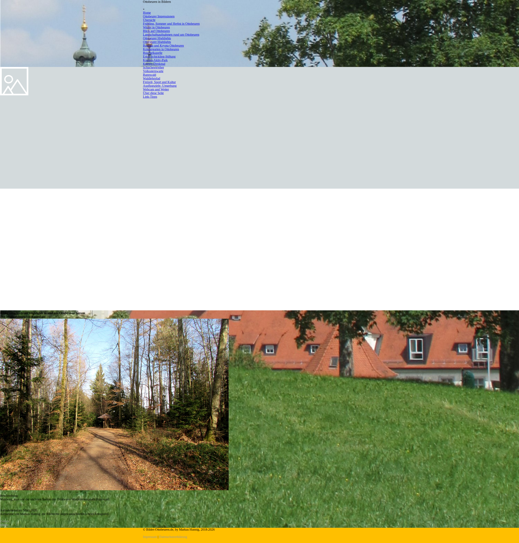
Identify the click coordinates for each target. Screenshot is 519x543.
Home (147, 12)
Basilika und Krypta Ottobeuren (163, 45)
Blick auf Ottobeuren (156, 31)
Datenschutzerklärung (173, 537)
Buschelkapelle (152, 53)
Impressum (150, 537)
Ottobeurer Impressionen (159, 16)
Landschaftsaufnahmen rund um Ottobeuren (171, 34)
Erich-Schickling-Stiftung (159, 56)
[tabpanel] (259, 533)
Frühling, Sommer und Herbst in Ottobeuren (171, 23)
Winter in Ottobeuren (156, 27)
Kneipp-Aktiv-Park (155, 60)
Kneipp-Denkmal (154, 64)
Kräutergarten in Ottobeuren (161, 49)
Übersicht (149, 20)
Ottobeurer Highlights (157, 38)
